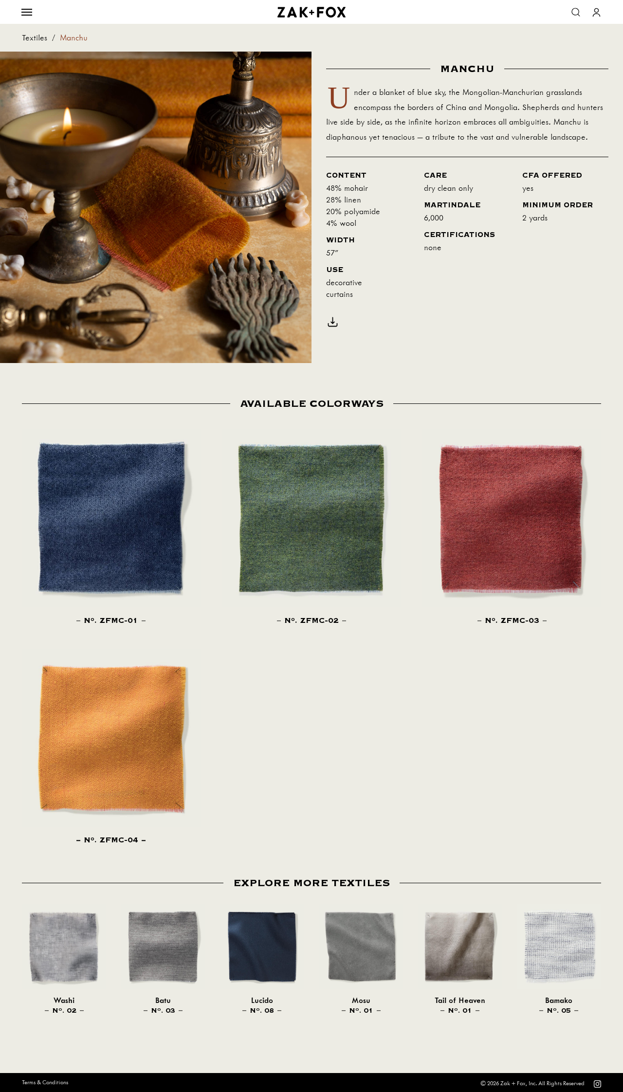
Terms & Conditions (45, 1082)
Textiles (34, 38)
